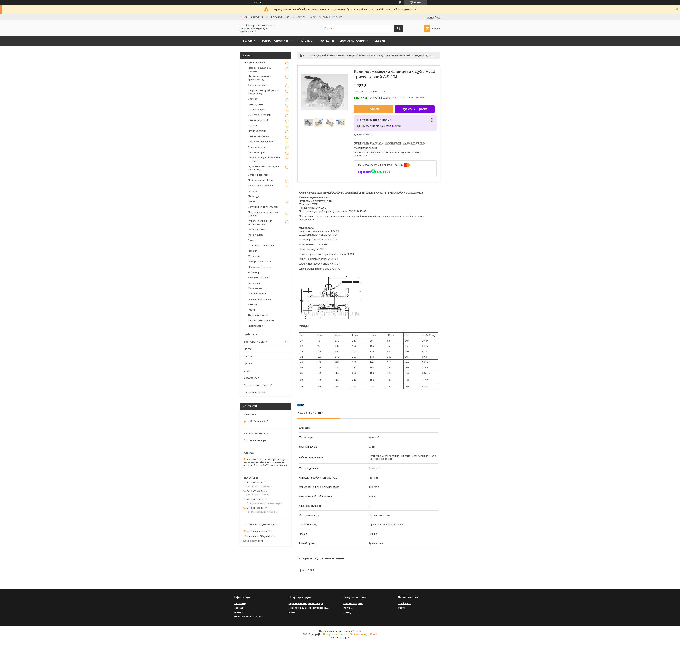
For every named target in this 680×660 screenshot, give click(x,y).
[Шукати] (398, 28)
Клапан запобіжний (258, 136)
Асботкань (254, 283)
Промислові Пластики (260, 267)
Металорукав (255, 234)
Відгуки (380, 41)
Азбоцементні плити (259, 277)
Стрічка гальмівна (258, 315)
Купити (374, 109)
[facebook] (299, 405)
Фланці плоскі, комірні (260, 185)
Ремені (251, 309)
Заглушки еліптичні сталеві (263, 207)
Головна (249, 41)
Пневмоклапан (256, 326)
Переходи (253, 196)
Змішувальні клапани (260, 115)
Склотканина (255, 288)
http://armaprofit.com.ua (259, 531)
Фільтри (252, 125)
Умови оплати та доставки (248, 616)
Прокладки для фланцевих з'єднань (263, 214)
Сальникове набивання (261, 245)
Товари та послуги (275, 41)
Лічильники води (257, 147)
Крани (292, 612)
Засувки (252, 98)
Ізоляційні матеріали (259, 299)
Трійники (252, 201)
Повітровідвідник (257, 131)
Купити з (409, 109)
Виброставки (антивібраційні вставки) (264, 159)
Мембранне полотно (259, 261)
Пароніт (252, 251)
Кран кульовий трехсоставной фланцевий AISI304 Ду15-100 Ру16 (347, 55)
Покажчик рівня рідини (260, 180)
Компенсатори (256, 152)
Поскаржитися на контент (335, 634)
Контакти (327, 41)
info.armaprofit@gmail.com (261, 536)
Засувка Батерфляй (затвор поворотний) (263, 92)
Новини (248, 356)
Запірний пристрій (258, 175)
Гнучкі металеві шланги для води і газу (263, 168)
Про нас (248, 363)
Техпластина (255, 256)
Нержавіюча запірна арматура (259, 69)
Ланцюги (252, 304)
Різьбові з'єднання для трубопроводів (261, 222)
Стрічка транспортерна (261, 320)
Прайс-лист (306, 41)
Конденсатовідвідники (260, 141)
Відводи (252, 191)
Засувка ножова (257, 85)
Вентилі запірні (256, 109)
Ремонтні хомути (257, 229)
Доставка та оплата (354, 41)
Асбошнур (254, 272)
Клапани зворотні (353, 603)
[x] (302, 405)
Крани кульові (256, 104)
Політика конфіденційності (363, 634)
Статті (247, 370)
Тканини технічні (257, 293)
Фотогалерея (251, 378)
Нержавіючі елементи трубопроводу (260, 78)
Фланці (347, 612)
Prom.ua (357, 631)
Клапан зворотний (258, 120)
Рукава (252, 240)
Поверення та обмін (255, 392)
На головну (240, 603)
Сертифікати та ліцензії (258, 385)
